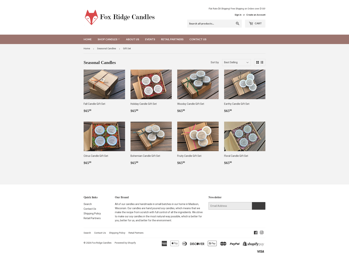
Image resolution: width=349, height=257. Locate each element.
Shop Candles (108, 39)
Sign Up (258, 206)
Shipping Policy (92, 213)
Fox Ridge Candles (101, 242)
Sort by (215, 62)
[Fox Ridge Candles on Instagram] (262, 233)
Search (88, 204)
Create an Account (255, 15)
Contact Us (197, 39)
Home (88, 39)
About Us (132, 39)
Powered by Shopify (125, 242)
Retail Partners (172, 39)
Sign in (238, 15)
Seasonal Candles (106, 48)
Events (150, 39)
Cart (258, 23)
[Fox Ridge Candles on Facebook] (256, 233)
